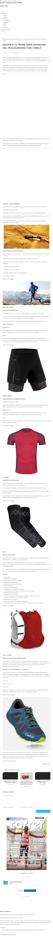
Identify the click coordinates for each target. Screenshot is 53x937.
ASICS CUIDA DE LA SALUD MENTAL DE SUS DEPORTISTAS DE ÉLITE (26, 782)
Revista (3, 31)
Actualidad (3, 13)
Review (4, 24)
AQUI (12, 279)
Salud (4, 25)
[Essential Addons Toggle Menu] (0, 34)
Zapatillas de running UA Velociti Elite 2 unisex (10, 781)
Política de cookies (5, 930)
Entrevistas (5, 19)
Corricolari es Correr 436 (26, 873)
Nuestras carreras (5, 29)
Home (2, 12)
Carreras (5, 17)
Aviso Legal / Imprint (26, 930)
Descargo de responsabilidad (38, 930)
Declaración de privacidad (16, 930)
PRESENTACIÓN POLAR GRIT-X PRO (43, 781)
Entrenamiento (6, 20)
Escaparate (5, 22)
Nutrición (5, 27)
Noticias (5, 15)
